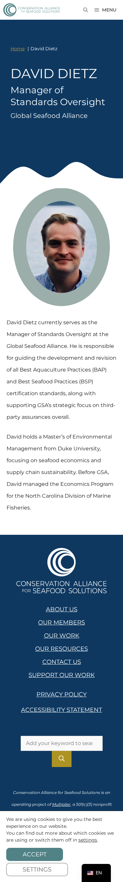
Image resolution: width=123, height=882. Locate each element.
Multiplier (61, 804)
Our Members (61, 622)
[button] (85, 10)
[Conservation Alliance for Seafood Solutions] (31, 10)
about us (61, 609)
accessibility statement (61, 709)
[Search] (62, 759)
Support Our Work (62, 675)
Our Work (61, 635)
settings (87, 840)
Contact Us (61, 662)
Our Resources (61, 648)
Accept (35, 854)
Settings (37, 869)
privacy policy (61, 694)
